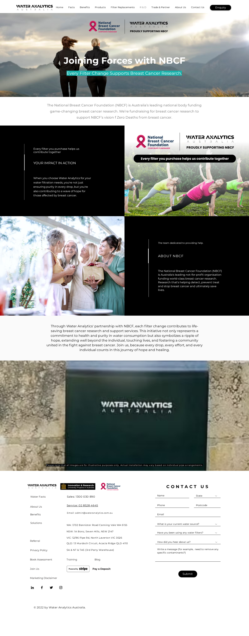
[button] (220, 7)
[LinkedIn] (32, 588)
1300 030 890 (85, 496)
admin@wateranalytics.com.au (94, 512)
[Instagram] (61, 588)
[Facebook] (42, 588)
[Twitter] (51, 588)
